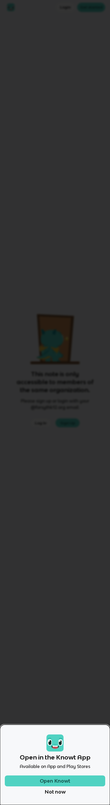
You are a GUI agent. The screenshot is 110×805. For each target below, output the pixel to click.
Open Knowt (55, 781)
